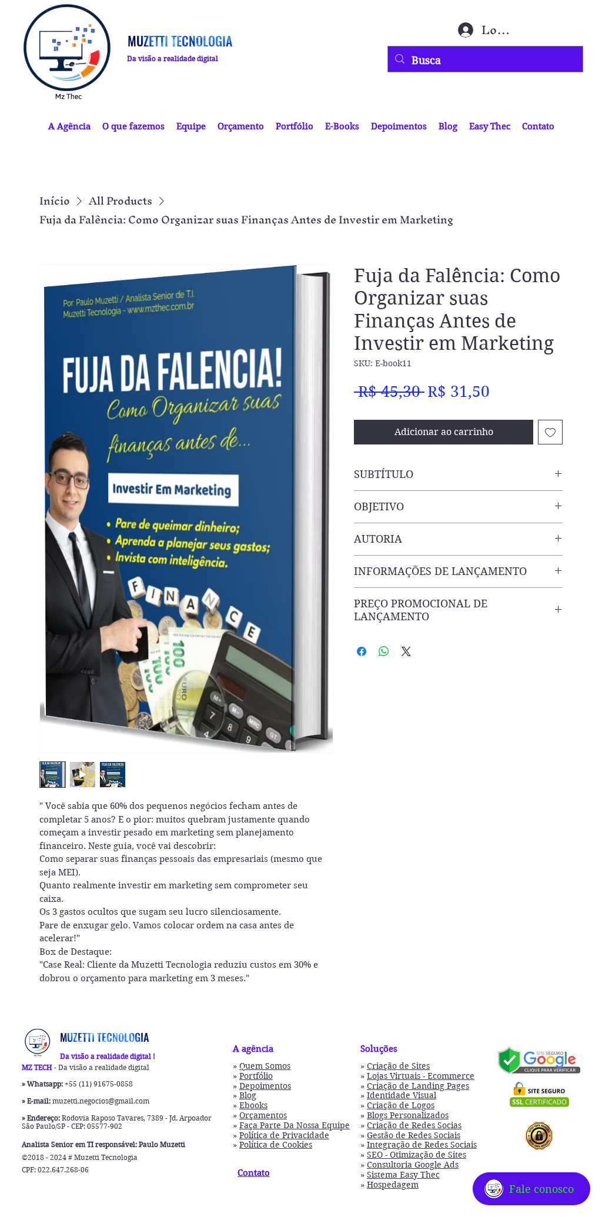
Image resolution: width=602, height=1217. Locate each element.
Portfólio (256, 1076)
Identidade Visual (401, 1095)
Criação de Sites (398, 1066)
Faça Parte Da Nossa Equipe (294, 1125)
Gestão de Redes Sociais (413, 1135)
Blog (247, 1095)
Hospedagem (393, 1184)
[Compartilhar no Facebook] (361, 651)
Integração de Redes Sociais (422, 1144)
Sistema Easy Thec (403, 1174)
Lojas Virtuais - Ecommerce (420, 1076)
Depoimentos (265, 1086)
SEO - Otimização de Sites (416, 1154)
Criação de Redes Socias (414, 1125)
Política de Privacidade (284, 1135)
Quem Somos (264, 1066)
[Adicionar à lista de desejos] (550, 432)
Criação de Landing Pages (418, 1086)
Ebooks (253, 1105)
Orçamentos (263, 1115)
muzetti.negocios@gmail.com (100, 1100)
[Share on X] (406, 651)
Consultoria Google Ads (413, 1164)
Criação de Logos (400, 1105)
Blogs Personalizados (408, 1115)
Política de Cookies (275, 1144)
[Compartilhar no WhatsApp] (384, 651)
